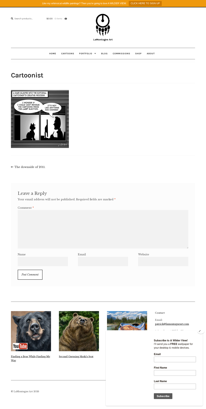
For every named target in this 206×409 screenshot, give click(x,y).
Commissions (121, 53)
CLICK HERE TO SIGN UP (145, 3)
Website (143, 254)
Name (22, 254)
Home (52, 53)
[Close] (200, 331)
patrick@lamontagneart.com (172, 324)
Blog (104, 53)
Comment (26, 207)
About (151, 53)
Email (82, 254)
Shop (138, 53)
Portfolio (85, 53)
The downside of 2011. (29, 167)
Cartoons (67, 53)
